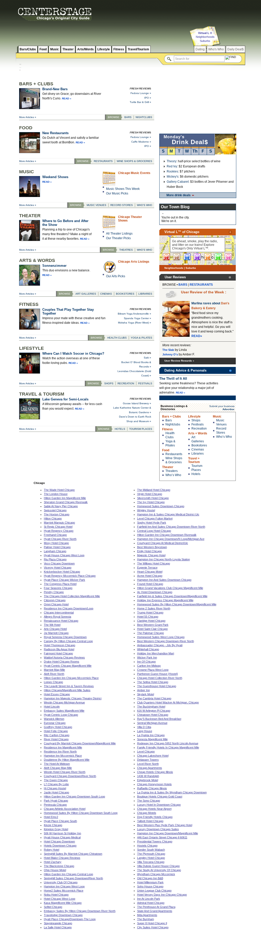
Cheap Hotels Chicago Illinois (155, 771)
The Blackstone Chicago (59, 866)
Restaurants (173, 454)
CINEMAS (106, 293)
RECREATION (126, 383)
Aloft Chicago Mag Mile (58, 767)
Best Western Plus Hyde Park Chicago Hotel (164, 825)
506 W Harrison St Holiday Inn (62, 833)
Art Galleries (197, 439)
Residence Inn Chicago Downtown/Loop (68, 608)
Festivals (197, 424)
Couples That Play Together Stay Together (68, 311)
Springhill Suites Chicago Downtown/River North (73, 878)
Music (54, 49)
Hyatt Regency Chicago (58, 530)
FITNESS (28, 304)
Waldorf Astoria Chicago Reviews (64, 657)
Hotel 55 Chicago (147, 616)
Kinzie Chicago (53, 825)
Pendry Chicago (54, 592)
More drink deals (178, 195)
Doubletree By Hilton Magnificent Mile (66, 759)
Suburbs (205, 40)
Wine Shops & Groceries (173, 460)
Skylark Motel (145, 694)
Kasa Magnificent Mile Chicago (63, 902)
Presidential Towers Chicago (154, 841)
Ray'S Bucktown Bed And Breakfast (159, 718)
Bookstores (199, 445)
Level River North (148, 763)
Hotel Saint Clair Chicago (152, 628)
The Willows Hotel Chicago (153, 563)
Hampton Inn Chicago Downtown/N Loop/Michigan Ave (170, 538)
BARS (128, 117)
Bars (168, 420)
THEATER (30, 215)
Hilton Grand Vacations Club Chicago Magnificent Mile (170, 588)
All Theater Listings (119, 233)
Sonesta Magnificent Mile (152, 739)
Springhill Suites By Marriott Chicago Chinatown (73, 853)
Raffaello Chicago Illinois (152, 788)
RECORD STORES (121, 205)
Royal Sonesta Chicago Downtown (65, 637)
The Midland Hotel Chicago (153, 489)
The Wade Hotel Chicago (59, 489)
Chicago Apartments (149, 767)
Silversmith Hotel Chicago (153, 498)
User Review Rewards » (179, 360)
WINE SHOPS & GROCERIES (134, 161)
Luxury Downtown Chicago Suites (158, 829)
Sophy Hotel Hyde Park (151, 522)
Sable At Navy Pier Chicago (61, 506)
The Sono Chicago (148, 800)
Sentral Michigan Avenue (152, 722)
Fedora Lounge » (140, 93)
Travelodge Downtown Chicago (63, 915)
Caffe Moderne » (141, 141)
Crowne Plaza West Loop (152, 669)
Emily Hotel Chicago (149, 551)
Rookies (172, 171)
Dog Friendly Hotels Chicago (155, 816)
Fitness (118, 49)
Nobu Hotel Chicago (56, 894)
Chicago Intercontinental (59, 612)
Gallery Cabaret (178, 181)
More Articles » (27, 117)
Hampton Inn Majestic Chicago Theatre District (72, 698)
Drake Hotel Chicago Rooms (61, 661)
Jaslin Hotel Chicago (56, 792)
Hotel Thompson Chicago (59, 645)
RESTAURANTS (103, 161)
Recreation (199, 428)
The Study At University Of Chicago (159, 870)
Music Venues (221, 422)
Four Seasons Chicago (58, 588)
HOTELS (120, 428)
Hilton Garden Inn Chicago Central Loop (68, 874)
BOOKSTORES (125, 293)
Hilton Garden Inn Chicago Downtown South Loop (74, 796)
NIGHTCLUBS (144, 117)
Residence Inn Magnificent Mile (63, 747)
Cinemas (197, 449)
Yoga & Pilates (170, 443)
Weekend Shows (55, 177)
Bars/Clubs (28, 49)
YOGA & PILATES (141, 337)
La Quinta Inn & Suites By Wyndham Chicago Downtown (172, 792)
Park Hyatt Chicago (56, 800)
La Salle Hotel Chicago (58, 927)
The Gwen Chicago (56, 780)
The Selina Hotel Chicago (152, 682)
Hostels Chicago (147, 845)
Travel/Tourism (138, 49)
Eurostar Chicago (55, 722)
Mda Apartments (147, 915)
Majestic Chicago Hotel (151, 555)
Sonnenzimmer (54, 266)
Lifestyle (103, 49)
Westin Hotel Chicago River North (64, 771)
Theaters (171, 471)
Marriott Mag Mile (54, 669)
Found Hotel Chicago (150, 583)
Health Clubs (170, 435)
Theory (171, 161)
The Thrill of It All (173, 378)
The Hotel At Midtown (57, 763)
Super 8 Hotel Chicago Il (152, 923)
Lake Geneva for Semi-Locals (65, 399)
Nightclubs (172, 424)
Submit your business (221, 406)
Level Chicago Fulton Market (155, 518)
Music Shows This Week (123, 189)
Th (195, 151)
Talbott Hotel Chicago (150, 821)
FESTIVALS (145, 383)
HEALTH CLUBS (117, 337)
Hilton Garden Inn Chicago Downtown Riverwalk (167, 534)
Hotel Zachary (52, 861)
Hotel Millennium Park (150, 882)
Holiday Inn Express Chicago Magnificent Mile (165, 600)
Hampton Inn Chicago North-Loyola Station (163, 559)
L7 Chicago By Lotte (56, 784)
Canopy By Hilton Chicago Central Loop (68, 641)
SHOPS (108, 383)
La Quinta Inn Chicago (151, 735)
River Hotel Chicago (56, 739)
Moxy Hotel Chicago (56, 543)
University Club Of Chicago (60, 882)
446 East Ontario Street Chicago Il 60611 (162, 837)
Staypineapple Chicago (58, 923)
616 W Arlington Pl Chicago (153, 710)
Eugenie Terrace (147, 567)
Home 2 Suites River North (153, 608)
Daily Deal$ (235, 49)
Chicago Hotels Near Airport (154, 808)
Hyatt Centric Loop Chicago (61, 714)
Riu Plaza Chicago (55, 559)
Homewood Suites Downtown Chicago (160, 506)
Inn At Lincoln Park (148, 898)
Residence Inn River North (60, 751)
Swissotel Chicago (55, 510)
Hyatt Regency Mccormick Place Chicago (70, 575)
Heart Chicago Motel (149, 571)
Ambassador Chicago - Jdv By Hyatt (159, 645)
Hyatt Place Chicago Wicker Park (64, 579)
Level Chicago (146, 751)
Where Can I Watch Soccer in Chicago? (73, 353)
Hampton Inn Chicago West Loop (64, 886)
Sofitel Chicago (53, 906)
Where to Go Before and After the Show (65, 223)
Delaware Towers (148, 759)
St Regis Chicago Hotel (58, 526)
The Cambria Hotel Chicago (154, 698)
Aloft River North (54, 673)
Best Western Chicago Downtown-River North (165, 641)
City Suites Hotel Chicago (152, 927)
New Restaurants (55, 133)
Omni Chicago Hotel (56, 604)
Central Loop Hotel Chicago (154, 530)
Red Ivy (172, 166)
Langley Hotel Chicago (151, 857)
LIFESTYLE (31, 348)
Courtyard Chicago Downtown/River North (70, 776)
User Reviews (175, 277)
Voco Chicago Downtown (59, 563)
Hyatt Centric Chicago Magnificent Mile (68, 665)
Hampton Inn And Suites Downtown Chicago (164, 579)
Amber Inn (143, 690)
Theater (68, 49)
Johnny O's (170, 354)
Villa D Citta (144, 727)
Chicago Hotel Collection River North (159, 677)
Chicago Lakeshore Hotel (152, 755)
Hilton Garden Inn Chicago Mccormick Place (71, 677)
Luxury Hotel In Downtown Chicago (159, 804)
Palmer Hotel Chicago (57, 547)
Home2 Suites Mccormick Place (63, 890)
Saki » (147, 357)
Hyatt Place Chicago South (60, 821)
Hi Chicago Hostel (55, 788)
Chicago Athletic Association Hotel (64, 808)
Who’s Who (173, 475)
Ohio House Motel (55, 870)
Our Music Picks (117, 193)
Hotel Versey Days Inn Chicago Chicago (162, 894)
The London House (56, 493)
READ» (196, 336)
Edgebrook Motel (147, 780)
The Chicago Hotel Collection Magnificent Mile (72, 596)
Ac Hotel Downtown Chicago (154, 592)
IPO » (147, 97)
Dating (200, 49)
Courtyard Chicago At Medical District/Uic (162, 543)
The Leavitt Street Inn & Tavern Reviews (69, 686)
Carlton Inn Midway (149, 665)
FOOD (25, 127)
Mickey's (172, 176)
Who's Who (216, 49)
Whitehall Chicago (148, 649)
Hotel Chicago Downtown (59, 841)
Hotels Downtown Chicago (60, 845)
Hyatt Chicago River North (60, 538)
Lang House (144, 731)
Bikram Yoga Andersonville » (134, 313)
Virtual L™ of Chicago (181, 232)
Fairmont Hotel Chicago (58, 653)
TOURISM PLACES (140, 428)
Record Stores (221, 430)
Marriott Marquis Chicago (59, 522)
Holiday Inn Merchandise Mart (155, 653)
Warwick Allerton (54, 718)
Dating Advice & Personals (185, 370)
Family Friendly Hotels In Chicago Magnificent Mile (168, 747)
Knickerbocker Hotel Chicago (62, 571)
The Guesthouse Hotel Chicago (156, 686)
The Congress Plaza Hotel (60, 583)
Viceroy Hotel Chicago (57, 567)
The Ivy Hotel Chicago (151, 502)
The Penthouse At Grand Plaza (156, 906)
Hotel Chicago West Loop (59, 898)
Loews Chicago (53, 682)
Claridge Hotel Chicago (151, 620)
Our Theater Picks (118, 238)
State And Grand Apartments (154, 910)
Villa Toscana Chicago (150, 861)
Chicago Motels (146, 812)
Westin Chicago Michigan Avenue (64, 702)
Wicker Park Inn (147, 657)
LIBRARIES (145, 293)
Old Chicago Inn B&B (150, 878)
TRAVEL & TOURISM (41, 394)
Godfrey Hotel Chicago (58, 727)
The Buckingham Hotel (151, 706)
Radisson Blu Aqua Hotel (59, 649)
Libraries (197, 453)
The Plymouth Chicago (151, 853)
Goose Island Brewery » (137, 403)
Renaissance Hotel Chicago (61, 620)
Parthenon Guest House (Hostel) (157, 673)
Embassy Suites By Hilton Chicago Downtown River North (79, 910)
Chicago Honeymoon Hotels (154, 784)
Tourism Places (196, 468)
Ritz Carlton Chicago (56, 735)
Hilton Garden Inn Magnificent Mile (65, 498)
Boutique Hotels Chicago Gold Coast (159, 796)
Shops (195, 420)
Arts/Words (85, 49)
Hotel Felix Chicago (56, 731)
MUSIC (26, 171)
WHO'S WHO (144, 205)
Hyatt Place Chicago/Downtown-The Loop (70, 919)
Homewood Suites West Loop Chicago (161, 637)
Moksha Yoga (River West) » (134, 322)
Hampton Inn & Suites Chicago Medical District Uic (168, 514)
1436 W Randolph (148, 776)
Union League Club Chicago (154, 890)
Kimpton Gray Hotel (56, 829)
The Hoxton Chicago (56, 514)
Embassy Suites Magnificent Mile (64, 710)
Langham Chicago (55, 551)
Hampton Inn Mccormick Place (63, 755)
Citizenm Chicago (55, 600)
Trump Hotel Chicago (150, 612)
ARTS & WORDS (37, 260)
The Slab (168, 349)
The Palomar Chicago (150, 632)
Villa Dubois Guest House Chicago (158, 866)
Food (43, 49)
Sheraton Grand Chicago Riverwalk (66, 502)
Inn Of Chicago (146, 661)
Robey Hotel (51, 849)
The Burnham (145, 919)
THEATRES (126, 249)
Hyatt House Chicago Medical (62, 837)
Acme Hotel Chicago (149, 575)
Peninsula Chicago (55, 804)
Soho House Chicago (150, 886)
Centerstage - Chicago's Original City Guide (55, 14)
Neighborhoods (205, 36)
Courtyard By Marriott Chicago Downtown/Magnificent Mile (80, 743)
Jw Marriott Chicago (56, 632)
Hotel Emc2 (51, 816)
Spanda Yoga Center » (137, 318)
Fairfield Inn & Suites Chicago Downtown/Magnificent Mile (172, 596)
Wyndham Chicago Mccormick (156, 874)
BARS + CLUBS (36, 83)
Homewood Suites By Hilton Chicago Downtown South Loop (81, 812)
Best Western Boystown (152, 547)
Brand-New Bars (55, 89)
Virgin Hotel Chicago (149, 493)
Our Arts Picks (115, 276)
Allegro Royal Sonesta (57, 616)
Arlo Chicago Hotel (55, 628)
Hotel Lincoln (52, 706)
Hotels (195, 474)
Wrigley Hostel (146, 510)
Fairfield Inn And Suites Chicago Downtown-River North (171, 526)
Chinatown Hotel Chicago (152, 714)
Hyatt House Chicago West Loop (64, 555)
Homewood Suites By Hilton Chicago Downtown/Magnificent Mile (176, 604)
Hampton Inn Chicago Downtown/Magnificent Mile (167, 833)
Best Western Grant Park (152, 624)
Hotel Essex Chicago (57, 694)
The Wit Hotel (52, 624)
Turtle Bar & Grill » (140, 102)
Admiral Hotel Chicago (150, 902)
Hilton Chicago (53, 518)
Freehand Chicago (55, 534)
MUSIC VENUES (96, 205)
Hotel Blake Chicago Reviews (62, 857)
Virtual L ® (205, 32)
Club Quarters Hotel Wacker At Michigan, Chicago (168, 702)
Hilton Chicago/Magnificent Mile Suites (67, 690)
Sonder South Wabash (151, 849)
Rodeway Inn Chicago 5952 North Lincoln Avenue (167, 743)
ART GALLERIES (85, 293)
